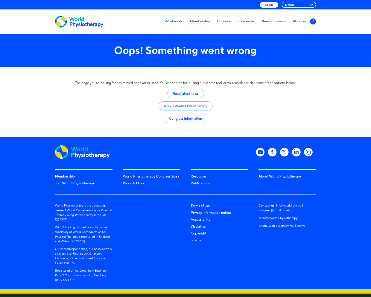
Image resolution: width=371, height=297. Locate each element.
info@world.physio (288, 205)
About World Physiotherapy (185, 106)
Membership (200, 21)
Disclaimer (199, 226)
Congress (224, 21)
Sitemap (197, 240)
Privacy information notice (211, 212)
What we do (174, 21)
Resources (246, 21)
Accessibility (200, 219)
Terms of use (200, 206)
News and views (273, 21)
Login (269, 4)
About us (300, 21)
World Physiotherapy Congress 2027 (151, 176)
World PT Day (133, 183)
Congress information (185, 118)
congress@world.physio (274, 210)
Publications (200, 183)
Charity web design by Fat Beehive (282, 225)
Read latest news (186, 93)
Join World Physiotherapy (75, 183)
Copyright (198, 233)
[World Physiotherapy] (79, 22)
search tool (213, 83)
